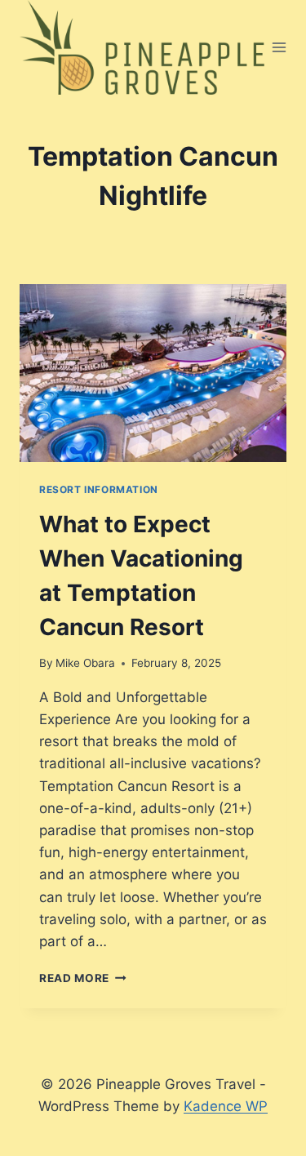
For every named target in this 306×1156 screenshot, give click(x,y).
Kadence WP (226, 1106)
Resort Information (98, 489)
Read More (82, 978)
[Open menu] (279, 47)
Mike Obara (85, 662)
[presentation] (153, 373)
